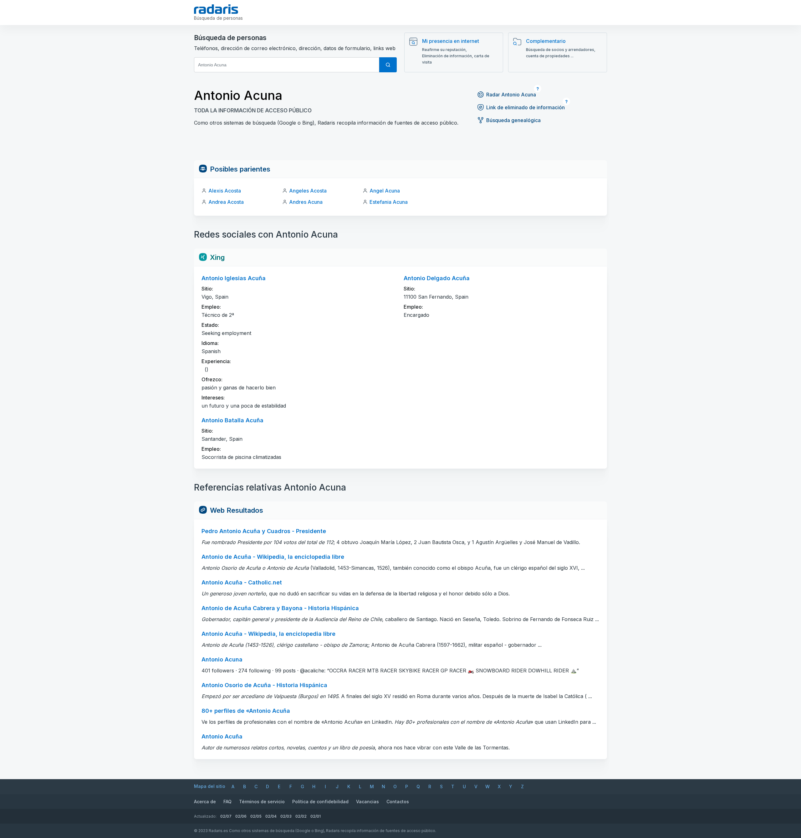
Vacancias (367, 801)
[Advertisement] (400, 146)
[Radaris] (216, 9)
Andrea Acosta (226, 202)
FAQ (227, 801)
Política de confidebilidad (320, 801)
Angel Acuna (385, 191)
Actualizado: (205, 816)
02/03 (286, 816)
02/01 (315, 816)
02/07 (226, 816)
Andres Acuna (306, 202)
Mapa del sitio (209, 786)
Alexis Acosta (224, 191)
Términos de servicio (262, 801)
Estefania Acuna (389, 202)
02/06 (241, 816)
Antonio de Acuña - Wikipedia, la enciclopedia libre (273, 556)
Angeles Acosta (308, 191)
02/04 (271, 816)
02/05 (256, 816)
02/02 (301, 816)
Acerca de (205, 801)
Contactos (397, 801)
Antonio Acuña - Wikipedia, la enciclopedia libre (268, 633)
